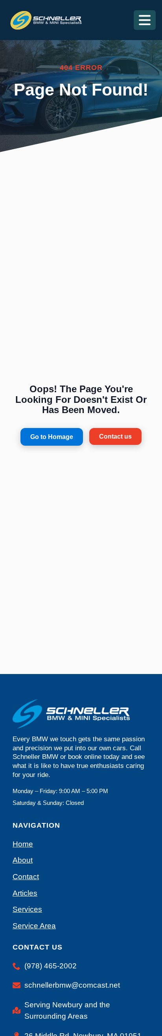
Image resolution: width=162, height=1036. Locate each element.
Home (23, 844)
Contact (26, 877)
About (23, 860)
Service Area (34, 926)
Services (27, 909)
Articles (25, 893)
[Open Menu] (145, 20)
